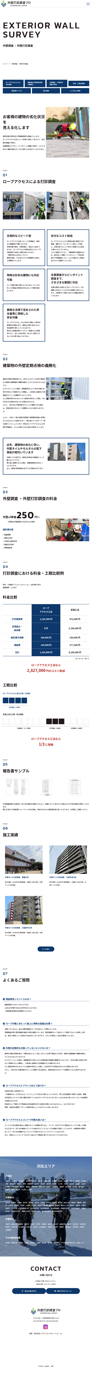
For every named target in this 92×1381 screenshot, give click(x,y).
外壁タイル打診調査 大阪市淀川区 (62, 877)
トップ (5, 64)
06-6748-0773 (29, 1291)
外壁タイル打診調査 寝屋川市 (17, 877)
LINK (52, 1366)
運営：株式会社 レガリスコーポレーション (44, 1333)
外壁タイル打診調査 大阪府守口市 (18, 928)
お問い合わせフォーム (63, 1291)
